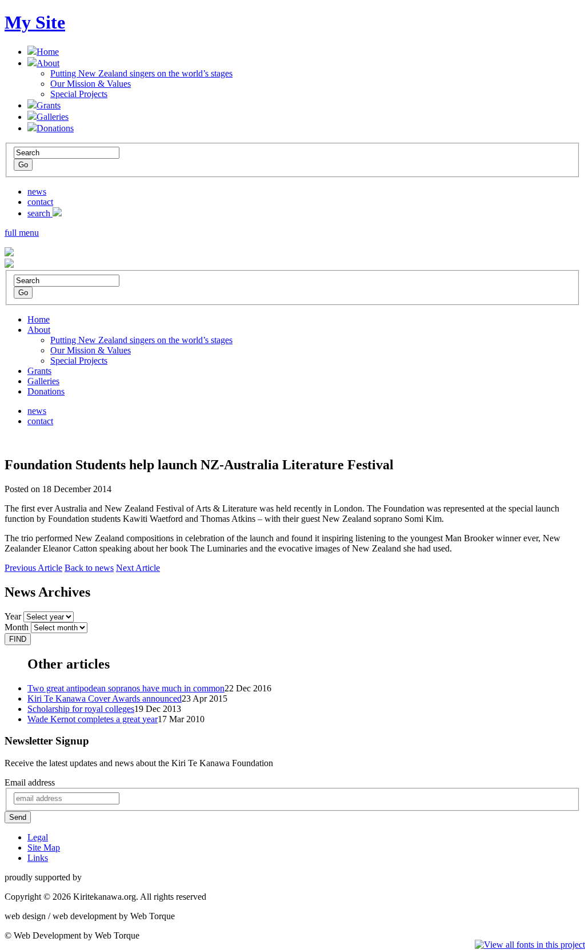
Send (17, 817)
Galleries (53, 117)
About (48, 63)
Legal (37, 837)
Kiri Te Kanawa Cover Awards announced (104, 698)
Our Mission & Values (90, 83)
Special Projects (78, 94)
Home (48, 52)
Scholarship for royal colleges (80, 709)
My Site (35, 22)
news (36, 191)
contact (40, 202)
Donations (55, 128)
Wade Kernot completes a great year (92, 719)
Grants (49, 105)
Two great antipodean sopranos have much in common (126, 688)
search (40, 213)
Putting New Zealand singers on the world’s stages (141, 73)
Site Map (43, 847)
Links (37, 858)
